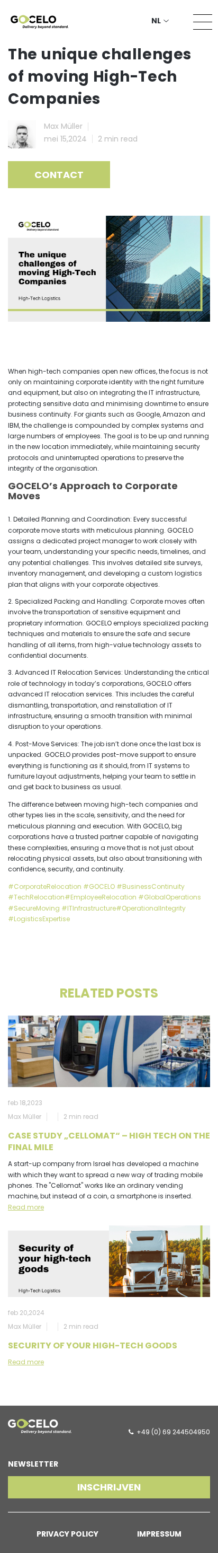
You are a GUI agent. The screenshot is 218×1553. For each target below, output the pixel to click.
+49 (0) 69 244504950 (173, 1431)
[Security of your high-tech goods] (109, 1261)
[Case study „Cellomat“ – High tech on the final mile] (109, 1051)
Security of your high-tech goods (92, 1345)
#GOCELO (99, 886)
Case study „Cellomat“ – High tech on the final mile (109, 1141)
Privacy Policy (67, 1534)
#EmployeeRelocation (101, 897)
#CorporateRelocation (44, 886)
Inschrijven (109, 1487)
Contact (59, 174)
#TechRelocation (36, 897)
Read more (26, 1207)
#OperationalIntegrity (151, 908)
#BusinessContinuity (150, 886)
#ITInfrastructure (88, 908)
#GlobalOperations (169, 897)
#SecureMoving (34, 908)
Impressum (159, 1534)
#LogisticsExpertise (39, 918)
